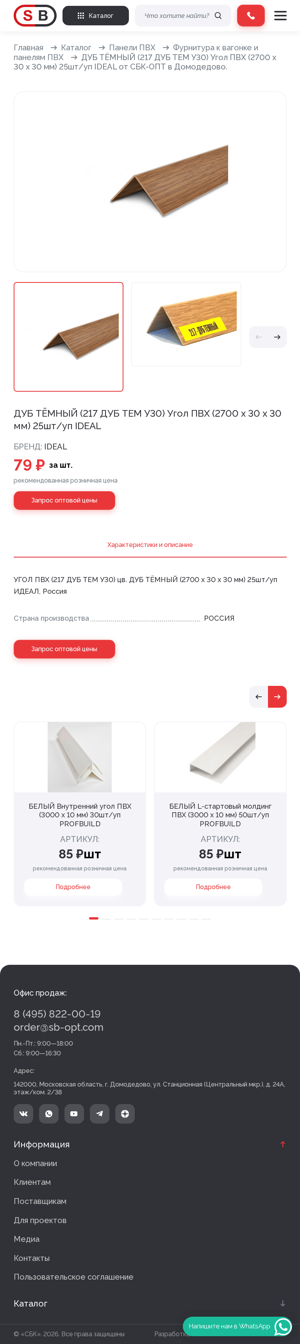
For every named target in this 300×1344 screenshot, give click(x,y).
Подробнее (73, 887)
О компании (35, 1163)
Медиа (26, 1239)
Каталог (76, 47)
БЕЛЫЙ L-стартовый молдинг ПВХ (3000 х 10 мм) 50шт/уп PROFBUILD (220, 815)
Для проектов (40, 1220)
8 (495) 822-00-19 (57, 1014)
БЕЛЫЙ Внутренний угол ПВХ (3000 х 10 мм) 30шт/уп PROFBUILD (80, 815)
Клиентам (32, 1182)
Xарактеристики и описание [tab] (150, 545)
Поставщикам (40, 1201)
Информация (42, 1144)
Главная (28, 47)
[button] (258, 337)
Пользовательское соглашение (74, 1277)
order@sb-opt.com (59, 1027)
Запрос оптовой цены (64, 500)
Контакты (32, 1258)
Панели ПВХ (132, 47)
